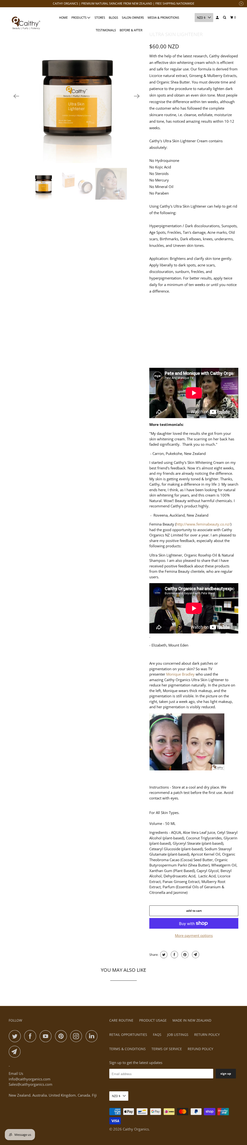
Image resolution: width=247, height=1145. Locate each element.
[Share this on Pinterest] (184, 954)
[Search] (224, 18)
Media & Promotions (163, 17)
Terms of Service (166, 1049)
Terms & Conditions (127, 1049)
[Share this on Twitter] (163, 954)
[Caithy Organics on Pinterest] (62, 1036)
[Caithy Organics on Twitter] (16, 1036)
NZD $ (201, 17)
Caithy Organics (136, 1129)
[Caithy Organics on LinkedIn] (93, 1036)
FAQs (157, 1034)
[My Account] (217, 18)
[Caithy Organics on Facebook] (31, 1036)
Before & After (131, 30)
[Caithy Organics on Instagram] (77, 1036)
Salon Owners (133, 17)
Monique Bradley (180, 674)
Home (63, 17)
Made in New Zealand (191, 1020)
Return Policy (207, 1034)
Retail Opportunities (128, 1034)
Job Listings (177, 1034)
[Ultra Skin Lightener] (77, 96)
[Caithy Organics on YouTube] (47, 1036)
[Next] (136, 96)
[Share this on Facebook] (174, 954)
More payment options (194, 935)
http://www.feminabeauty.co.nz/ (203, 524)
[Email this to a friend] (195, 954)
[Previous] (16, 96)
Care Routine (121, 1020)
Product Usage (153, 1020)
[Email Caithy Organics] (16, 1052)
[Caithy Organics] (26, 23)
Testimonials (106, 30)
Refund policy (200, 1049)
